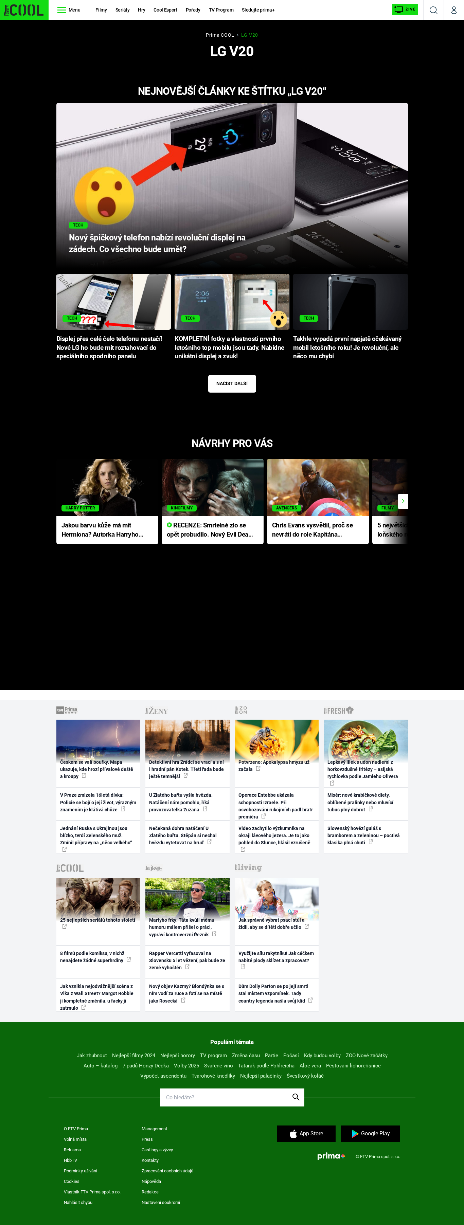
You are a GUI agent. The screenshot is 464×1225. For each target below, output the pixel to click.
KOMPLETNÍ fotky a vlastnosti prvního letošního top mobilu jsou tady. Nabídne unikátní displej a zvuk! (229, 347)
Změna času (246, 1055)
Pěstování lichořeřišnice (353, 1066)
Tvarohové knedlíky (213, 1076)
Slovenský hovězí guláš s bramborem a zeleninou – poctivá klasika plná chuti (363, 836)
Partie (271, 1055)
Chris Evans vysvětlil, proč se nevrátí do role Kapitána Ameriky (312, 530)
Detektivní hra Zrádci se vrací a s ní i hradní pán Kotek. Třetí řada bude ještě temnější (186, 769)
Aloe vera (310, 1066)
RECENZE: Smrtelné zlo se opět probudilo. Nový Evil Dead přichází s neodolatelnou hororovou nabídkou (209, 530)
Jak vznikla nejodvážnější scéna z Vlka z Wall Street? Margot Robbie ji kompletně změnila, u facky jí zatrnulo (96, 997)
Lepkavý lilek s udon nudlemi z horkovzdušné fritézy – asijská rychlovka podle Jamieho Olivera (362, 769)
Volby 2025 (186, 1066)
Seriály (122, 10)
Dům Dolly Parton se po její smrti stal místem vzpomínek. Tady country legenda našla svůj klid (273, 994)
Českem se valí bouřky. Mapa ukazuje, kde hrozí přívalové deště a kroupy (96, 769)
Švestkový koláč (305, 1076)
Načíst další (232, 383)
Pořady (193, 10)
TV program (213, 1055)
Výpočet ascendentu (163, 1076)
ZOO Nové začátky (367, 1055)
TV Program (221, 10)
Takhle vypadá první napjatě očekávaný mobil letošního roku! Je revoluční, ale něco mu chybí (347, 347)
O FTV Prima (76, 1128)
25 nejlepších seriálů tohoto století (97, 920)
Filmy (101, 10)
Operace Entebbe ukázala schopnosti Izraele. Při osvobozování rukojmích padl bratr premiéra (275, 805)
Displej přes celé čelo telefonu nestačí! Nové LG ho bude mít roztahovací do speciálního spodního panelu (109, 347)
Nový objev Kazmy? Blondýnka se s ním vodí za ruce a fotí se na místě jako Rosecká (186, 994)
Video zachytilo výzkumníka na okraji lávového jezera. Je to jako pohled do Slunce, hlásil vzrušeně (274, 836)
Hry (141, 10)
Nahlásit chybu (78, 1202)
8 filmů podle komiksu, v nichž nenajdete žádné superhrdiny (92, 957)
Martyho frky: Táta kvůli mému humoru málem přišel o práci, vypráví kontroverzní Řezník (181, 927)
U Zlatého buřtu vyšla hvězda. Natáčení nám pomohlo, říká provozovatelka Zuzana (181, 802)
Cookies (71, 1181)
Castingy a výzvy (157, 1149)
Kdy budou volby (322, 1055)
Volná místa (75, 1139)
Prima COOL (220, 35)
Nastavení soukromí (161, 1202)
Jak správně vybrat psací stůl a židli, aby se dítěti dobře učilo (271, 923)
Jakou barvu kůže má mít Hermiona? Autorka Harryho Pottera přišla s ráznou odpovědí (100, 530)
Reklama (72, 1149)
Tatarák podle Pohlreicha (266, 1066)
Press (147, 1139)
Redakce (150, 1191)
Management (154, 1128)
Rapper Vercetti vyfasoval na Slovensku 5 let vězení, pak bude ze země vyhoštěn (187, 961)
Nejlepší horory (177, 1055)
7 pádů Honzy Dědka (146, 1066)
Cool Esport (165, 10)
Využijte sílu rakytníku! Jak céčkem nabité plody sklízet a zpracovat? (276, 957)
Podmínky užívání (80, 1170)
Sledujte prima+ (258, 10)
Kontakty (150, 1160)
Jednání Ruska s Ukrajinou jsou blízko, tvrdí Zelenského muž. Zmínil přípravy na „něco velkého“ (96, 836)
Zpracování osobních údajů (167, 1170)
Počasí (291, 1055)
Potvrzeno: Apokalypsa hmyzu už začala (273, 765)
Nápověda (151, 1181)
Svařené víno (218, 1066)
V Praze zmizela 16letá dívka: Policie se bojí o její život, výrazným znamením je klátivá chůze (98, 802)
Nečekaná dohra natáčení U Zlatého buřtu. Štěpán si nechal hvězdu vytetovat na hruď (183, 836)
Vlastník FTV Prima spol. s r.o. (92, 1191)
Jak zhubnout (92, 1055)
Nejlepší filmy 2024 (133, 1055)
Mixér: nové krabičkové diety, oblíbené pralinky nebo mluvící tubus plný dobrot (360, 802)
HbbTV (70, 1160)
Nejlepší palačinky (261, 1076)
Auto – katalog (101, 1066)
